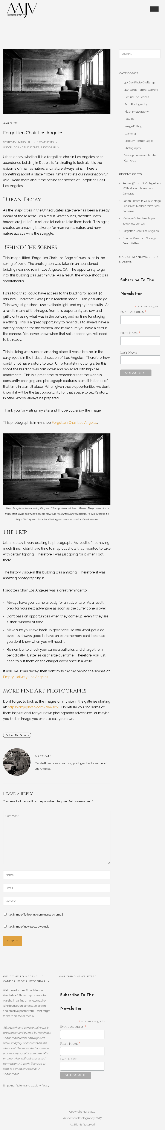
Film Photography (136, 104)
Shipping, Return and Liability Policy (26, 1085)
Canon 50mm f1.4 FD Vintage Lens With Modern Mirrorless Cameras (142, 206)
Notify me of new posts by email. (28, 926)
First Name (130, 333)
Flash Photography (136, 111)
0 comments (45, 142)
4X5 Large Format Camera (141, 89)
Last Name (128, 353)
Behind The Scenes (26, 147)
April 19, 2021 (10, 123)
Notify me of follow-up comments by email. (36, 914)
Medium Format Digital (139, 140)
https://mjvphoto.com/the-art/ (33, 707)
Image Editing (133, 126)
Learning (130, 133)
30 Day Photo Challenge (139, 82)
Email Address (133, 312)
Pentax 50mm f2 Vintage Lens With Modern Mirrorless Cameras (142, 188)
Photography (49, 147)
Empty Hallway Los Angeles (25, 677)
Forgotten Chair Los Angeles (74, 423)
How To (129, 119)
